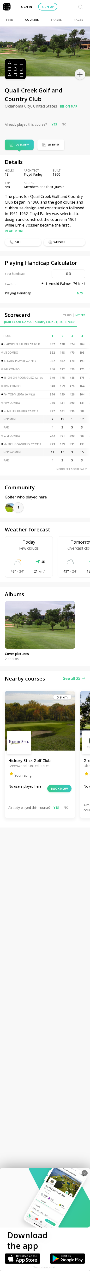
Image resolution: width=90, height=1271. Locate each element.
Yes (54, 124)
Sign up (48, 7)
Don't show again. (45, 1267)
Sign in (26, 7)
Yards (67, 315)
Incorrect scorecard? (72, 469)
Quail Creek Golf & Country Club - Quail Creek (38, 322)
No (64, 124)
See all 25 (71, 678)
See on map (68, 106)
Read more (14, 231)
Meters (80, 315)
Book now (59, 789)
